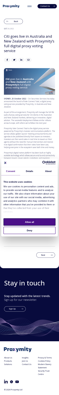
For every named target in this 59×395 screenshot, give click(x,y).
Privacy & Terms (45, 357)
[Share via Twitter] (14, 60)
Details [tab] (29, 171)
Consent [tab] (10, 171)
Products (8, 361)
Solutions (8, 364)
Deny (29, 230)
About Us (8, 357)
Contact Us (26, 364)
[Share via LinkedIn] (21, 60)
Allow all (29, 222)
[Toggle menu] (29, 6)
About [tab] (48, 171)
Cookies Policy (44, 361)
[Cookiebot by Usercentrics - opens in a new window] (42, 163)
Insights (25, 357)
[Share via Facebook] (7, 60)
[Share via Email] (28, 60)
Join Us (25, 361)
